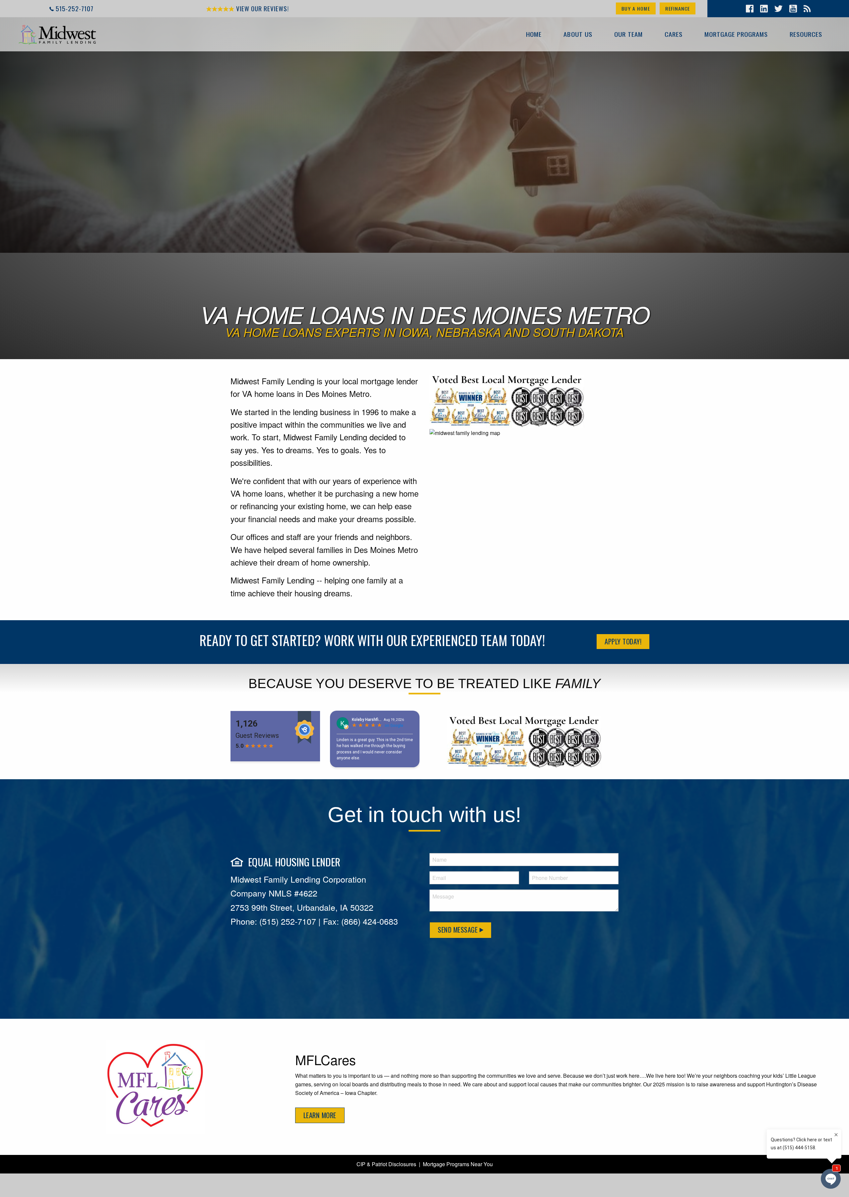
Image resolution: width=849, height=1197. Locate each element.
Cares (674, 33)
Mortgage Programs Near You (458, 1164)
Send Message (459, 929)
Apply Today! (623, 641)
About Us (577, 33)
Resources (806, 33)
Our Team (628, 33)
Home (534, 33)
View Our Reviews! (261, 8)
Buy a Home (635, 8)
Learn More (319, 1115)
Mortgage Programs (736, 33)
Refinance (677, 8)
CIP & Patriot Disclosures (386, 1164)
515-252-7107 (75, 8)
